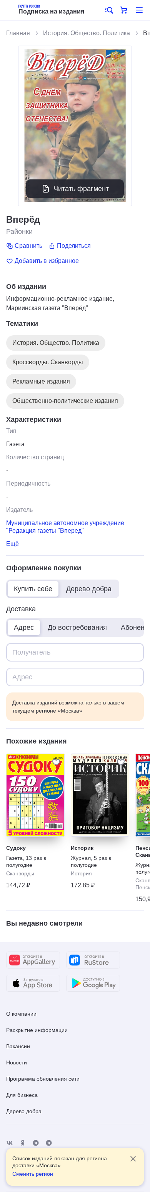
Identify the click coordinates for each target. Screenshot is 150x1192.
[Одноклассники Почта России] (22, 1143)
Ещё (12, 544)
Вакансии (18, 1046)
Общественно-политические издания (65, 400)
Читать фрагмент (81, 189)
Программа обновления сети (43, 1079)
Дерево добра (24, 1111)
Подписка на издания (51, 11)
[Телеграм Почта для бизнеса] (48, 1143)
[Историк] (100, 795)
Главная (18, 33)
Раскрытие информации (37, 1030)
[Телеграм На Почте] (35, 1143)
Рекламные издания (41, 381)
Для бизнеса (22, 1095)
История (81, 873)
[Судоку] (35, 795)
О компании (21, 1014)
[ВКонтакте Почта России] (9, 1143)
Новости (16, 1062)
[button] (108, 10)
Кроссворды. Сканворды (47, 362)
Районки (19, 231)
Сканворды (20, 873)
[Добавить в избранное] (56, 762)
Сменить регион (32, 1174)
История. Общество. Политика (86, 33)
